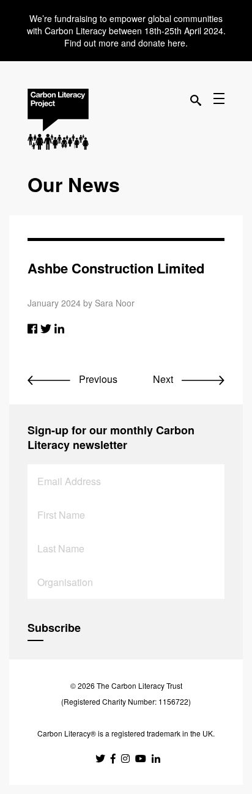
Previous (96, 379)
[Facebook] (32, 328)
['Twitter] (45, 328)
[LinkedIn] (59, 328)
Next (164, 379)
